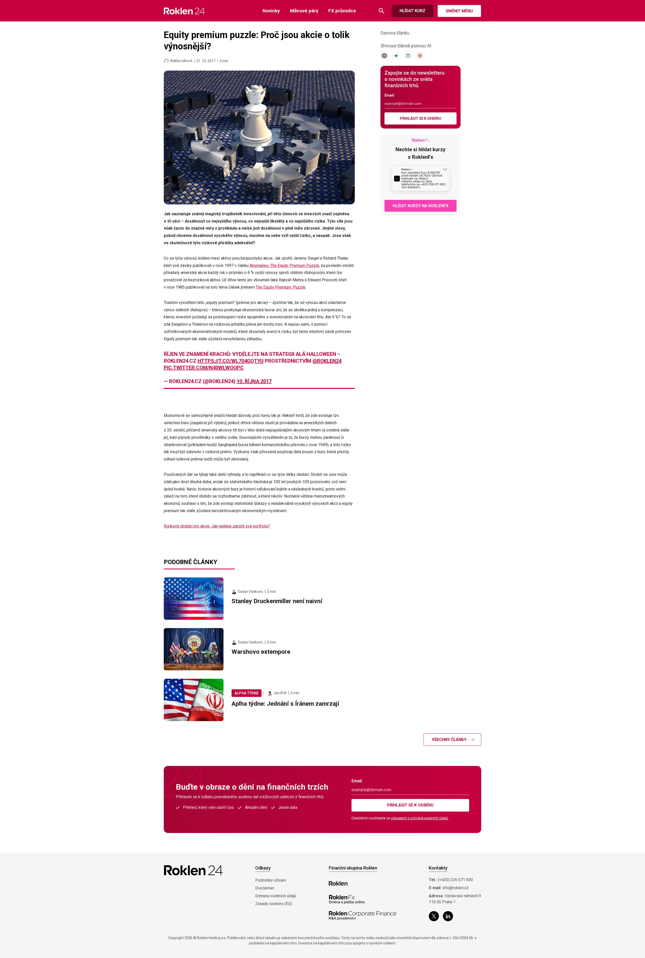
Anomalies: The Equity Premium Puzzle (284, 265)
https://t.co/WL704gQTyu (231, 361)
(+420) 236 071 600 (455, 879)
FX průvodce (342, 11)
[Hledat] (381, 11)
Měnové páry (304, 11)
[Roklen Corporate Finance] (362, 915)
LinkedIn (448, 916)
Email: (389, 95)
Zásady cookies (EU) (273, 903)
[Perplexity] (408, 56)
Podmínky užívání (270, 880)
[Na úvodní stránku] (184, 11)
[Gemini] (396, 56)
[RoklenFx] (346, 899)
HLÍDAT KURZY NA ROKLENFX (420, 205)
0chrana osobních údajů (275, 895)
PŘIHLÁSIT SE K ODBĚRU (420, 118)
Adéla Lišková (181, 61)
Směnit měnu (459, 11)
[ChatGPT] (384, 56)
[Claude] (420, 56)
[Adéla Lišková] (166, 61)
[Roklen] (338, 883)
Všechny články (449, 739)
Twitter (434, 916)
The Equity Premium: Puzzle (280, 287)
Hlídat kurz (412, 10)
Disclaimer (264, 888)
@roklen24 (326, 361)
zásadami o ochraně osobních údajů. (420, 818)
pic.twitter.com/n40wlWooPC (204, 368)
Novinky (271, 11)
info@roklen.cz (455, 887)
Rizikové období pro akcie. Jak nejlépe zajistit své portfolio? (217, 526)
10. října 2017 (254, 381)
